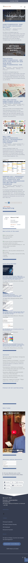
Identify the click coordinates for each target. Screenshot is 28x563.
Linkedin (16, 548)
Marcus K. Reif (8, 28)
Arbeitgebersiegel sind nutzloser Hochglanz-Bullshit (13, 26)
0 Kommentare (15, 29)
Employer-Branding (10, 68)
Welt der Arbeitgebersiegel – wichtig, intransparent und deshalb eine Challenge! (13, 139)
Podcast (12, 226)
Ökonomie (21, 315)
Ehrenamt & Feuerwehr (8, 529)
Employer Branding (12, 524)
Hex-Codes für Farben (7, 236)
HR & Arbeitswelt (6, 527)
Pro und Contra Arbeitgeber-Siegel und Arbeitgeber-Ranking (13, 101)
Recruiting (18, 68)
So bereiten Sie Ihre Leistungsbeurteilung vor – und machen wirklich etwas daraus (12, 295)
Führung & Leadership (7, 521)
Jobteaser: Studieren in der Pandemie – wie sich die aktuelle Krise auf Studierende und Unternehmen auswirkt (14, 362)
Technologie (5, 282)
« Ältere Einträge (6, 206)
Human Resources (14, 281)
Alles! (5, 105)
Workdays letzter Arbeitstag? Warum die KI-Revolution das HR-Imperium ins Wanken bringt (14, 312)
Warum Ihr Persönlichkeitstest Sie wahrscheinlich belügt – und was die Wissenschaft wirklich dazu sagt (13, 344)
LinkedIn (18, 224)
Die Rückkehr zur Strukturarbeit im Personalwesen (13, 330)
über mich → (13, 224)
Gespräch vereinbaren (11, 543)
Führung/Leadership (15, 298)
